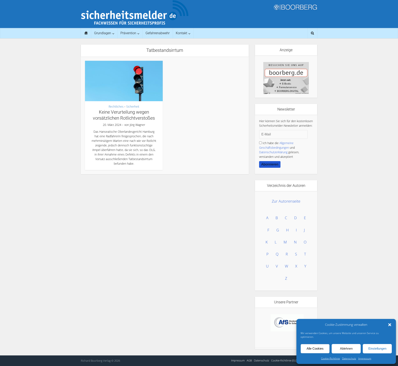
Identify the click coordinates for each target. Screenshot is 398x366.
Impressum (364, 358)
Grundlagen (102, 33)
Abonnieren (269, 164)
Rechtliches (116, 106)
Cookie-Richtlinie (330, 358)
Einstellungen (377, 348)
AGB (249, 360)
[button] (390, 325)
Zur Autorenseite (286, 201)
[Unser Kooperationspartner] (287, 322)
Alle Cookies (315, 348)
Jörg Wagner (137, 125)
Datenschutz (349, 358)
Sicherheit (132, 106)
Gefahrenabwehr (158, 33)
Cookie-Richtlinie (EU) (284, 360)
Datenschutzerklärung (273, 152)
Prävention (128, 33)
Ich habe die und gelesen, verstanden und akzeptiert (279, 150)
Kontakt (181, 33)
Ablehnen (346, 348)
